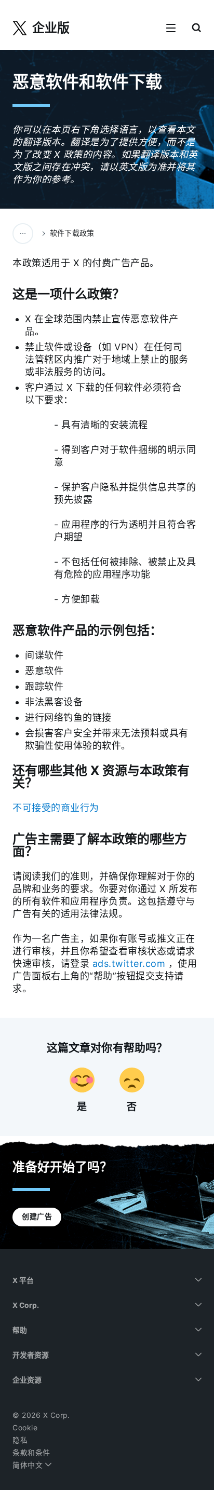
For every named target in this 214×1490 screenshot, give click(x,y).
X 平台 (23, 1280)
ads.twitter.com (129, 963)
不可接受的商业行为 (55, 807)
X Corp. (25, 1305)
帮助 (19, 1330)
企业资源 (27, 1380)
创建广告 (37, 1216)
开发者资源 (30, 1355)
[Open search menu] (196, 28)
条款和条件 (31, 1452)
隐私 (20, 1440)
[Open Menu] (171, 28)
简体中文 (28, 1465)
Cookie (24, 1428)
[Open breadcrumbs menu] (22, 233)
